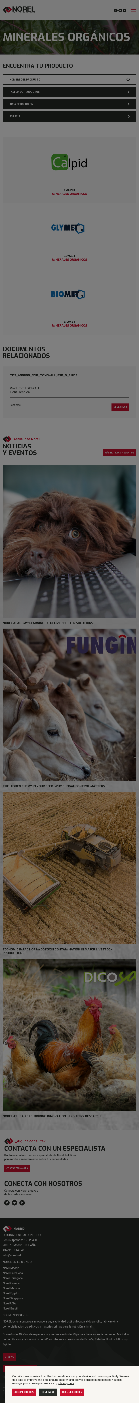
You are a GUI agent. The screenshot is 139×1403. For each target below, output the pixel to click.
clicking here (66, 1383)
